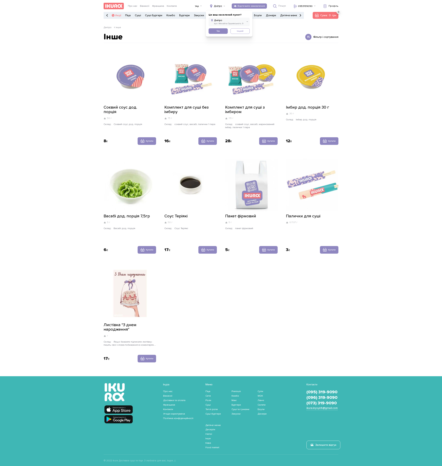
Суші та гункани (240, 409)
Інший (240, 31)
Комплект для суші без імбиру (186, 109)
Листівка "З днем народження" (120, 327)
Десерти (210, 429)
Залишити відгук (325, 445)
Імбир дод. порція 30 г (307, 107)
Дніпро (108, 27)
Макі (234, 400)
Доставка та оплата (174, 400)
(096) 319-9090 (321, 398)
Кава (208, 443)
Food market (212, 447)
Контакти (172, 6)
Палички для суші (303, 216)
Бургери (184, 15)
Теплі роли (211, 409)
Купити (149, 141)
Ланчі (261, 400)
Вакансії (144, 6)
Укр (197, 6)
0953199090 (305, 6)
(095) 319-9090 (321, 392)
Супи (260, 391)
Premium (236, 391)
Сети (208, 396)
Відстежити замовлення (251, 6)
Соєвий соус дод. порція (120, 109)
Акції (118, 15)
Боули (258, 15)
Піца (128, 15)
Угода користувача (174, 414)
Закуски (199, 15)
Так (218, 31)
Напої (208, 434)
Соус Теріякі (176, 216)
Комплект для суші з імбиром (245, 109)
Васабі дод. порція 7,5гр (127, 216)
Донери (271, 15)
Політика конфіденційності (178, 418)
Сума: (325, 15)
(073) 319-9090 (321, 403)
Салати (262, 405)
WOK (260, 396)
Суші (138, 15)
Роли (208, 400)
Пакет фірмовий (240, 216)
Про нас (132, 6)
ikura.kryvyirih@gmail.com (322, 408)
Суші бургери (153, 15)
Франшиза (158, 6)
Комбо (170, 15)
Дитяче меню (289, 15)
